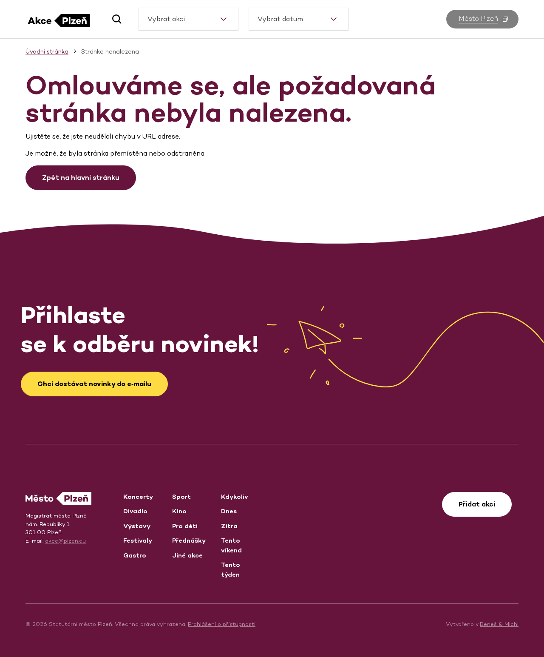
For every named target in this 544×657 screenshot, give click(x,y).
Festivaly (137, 540)
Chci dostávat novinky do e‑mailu (94, 383)
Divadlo (135, 511)
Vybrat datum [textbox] (280, 18)
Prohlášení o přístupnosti (221, 624)
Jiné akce (187, 555)
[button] (114, 19)
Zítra (229, 526)
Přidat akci (477, 504)
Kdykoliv (234, 496)
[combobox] (188, 19)
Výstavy (136, 526)
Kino (179, 511)
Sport (181, 496)
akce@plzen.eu (65, 540)
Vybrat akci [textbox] (166, 18)
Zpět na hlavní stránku (80, 177)
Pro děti (185, 526)
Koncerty (138, 496)
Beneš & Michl (499, 624)
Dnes (229, 511)
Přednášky (189, 540)
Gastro (134, 555)
